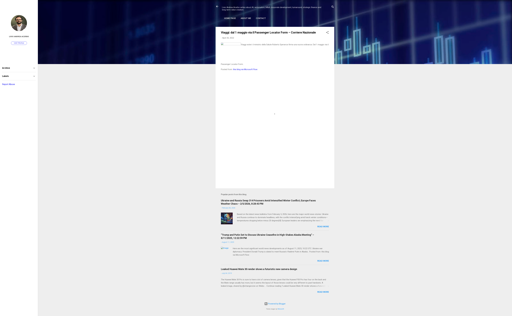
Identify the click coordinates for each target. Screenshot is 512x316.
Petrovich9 (281, 309)
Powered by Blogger (277, 304)
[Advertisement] (275, 163)
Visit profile (19, 43)
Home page (230, 18)
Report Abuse (8, 84)
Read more (323, 226)
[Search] (332, 7)
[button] (327, 33)
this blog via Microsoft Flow (245, 69)
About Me (246, 18)
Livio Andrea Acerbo (19, 36)
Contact (261, 18)
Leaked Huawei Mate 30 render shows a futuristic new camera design (259, 269)
